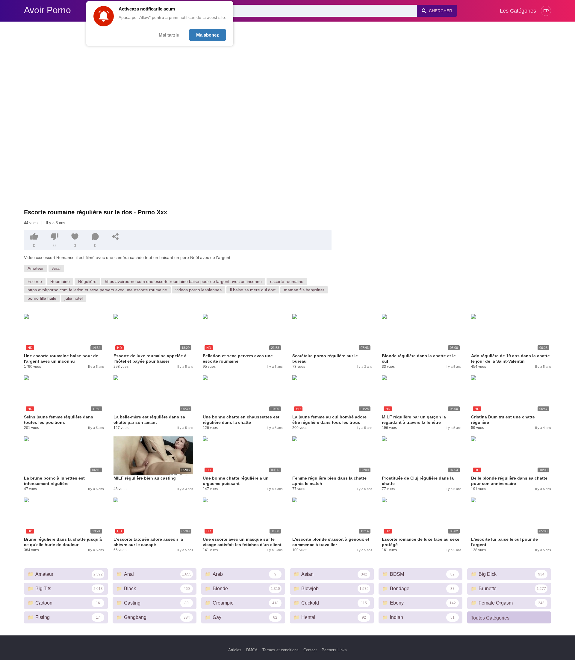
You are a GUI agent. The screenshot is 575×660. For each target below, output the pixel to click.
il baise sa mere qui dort (253, 289)
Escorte (35, 281)
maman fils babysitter (304, 289)
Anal (56, 268)
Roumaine (60, 281)
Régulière (87, 281)
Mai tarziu (169, 34)
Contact (310, 650)
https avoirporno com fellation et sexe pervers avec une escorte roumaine (97, 289)
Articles (234, 650)
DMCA (252, 650)
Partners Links (334, 650)
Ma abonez (207, 34)
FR (546, 10)
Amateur (36, 268)
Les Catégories (518, 11)
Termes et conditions (280, 650)
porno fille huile (42, 298)
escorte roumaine (286, 281)
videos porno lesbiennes (198, 289)
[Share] (115, 236)
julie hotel (74, 298)
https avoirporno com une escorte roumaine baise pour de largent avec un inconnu (183, 281)
